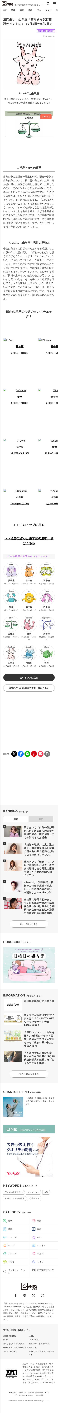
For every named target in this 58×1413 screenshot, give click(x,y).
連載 (22, 10)
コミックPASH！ (10, 1351)
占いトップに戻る (29, 677)
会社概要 (39, 1395)
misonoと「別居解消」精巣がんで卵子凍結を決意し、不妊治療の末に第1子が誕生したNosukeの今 (38, 887)
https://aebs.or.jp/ (47, 1382)
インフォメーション (16, 1271)
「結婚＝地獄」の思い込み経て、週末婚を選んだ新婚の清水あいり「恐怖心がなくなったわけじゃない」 (39, 849)
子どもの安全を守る (13, 1192)
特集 (13, 10)
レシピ (48, 10)
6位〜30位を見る (29, 924)
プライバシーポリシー (24, 1395)
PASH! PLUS (34, 1340)
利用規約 (12, 1392)
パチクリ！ (33, 1347)
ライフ (40, 1262)
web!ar (31, 1336)
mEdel (5, 1340)
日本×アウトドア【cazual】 (40, 1344)
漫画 (30, 10)
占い (39, 10)
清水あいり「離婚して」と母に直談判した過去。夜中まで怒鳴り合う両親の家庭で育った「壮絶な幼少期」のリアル (39, 868)
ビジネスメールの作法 (14, 1198)
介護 (46, 1192)
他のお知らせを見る (29, 1074)
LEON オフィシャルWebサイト (15, 1347)
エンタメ (12, 1253)
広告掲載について (45, 1270)
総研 (5, 10)
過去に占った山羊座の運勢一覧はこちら (29, 688)
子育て (11, 1262)
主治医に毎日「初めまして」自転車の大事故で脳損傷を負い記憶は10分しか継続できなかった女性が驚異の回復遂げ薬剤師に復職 (39, 906)
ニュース (12, 1237)
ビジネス (41, 1245)
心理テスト (34, 1198)
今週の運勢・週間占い (46, 31)
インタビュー (33, 1192)
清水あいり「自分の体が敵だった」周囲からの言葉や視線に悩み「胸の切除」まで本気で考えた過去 (39, 832)
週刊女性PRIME (9, 1336)
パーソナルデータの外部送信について (34, 1392)
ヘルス (40, 1253)
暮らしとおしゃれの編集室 (13, 1344)
